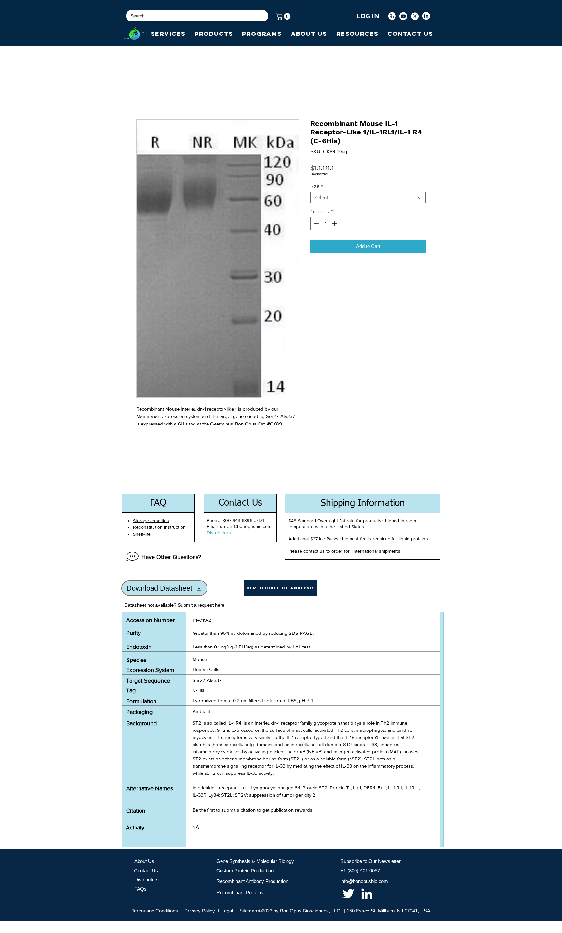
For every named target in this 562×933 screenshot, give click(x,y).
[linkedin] (366, 893)
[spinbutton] (325, 223)
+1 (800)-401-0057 (360, 870)
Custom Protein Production (245, 870)
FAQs (140, 889)
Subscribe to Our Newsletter (371, 861)
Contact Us (146, 870)
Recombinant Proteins (239, 892)
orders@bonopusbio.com (245, 526)
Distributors (146, 879)
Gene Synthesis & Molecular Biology (255, 861)
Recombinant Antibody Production (252, 881)
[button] (284, 16)
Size (316, 186)
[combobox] (368, 197)
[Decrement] (315, 223)
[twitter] (348, 893)
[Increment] (335, 223)
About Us (144, 861)
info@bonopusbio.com (364, 881)
